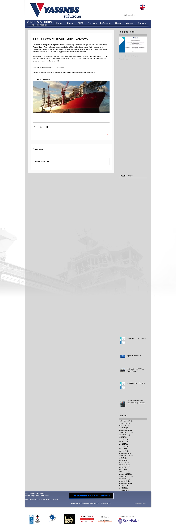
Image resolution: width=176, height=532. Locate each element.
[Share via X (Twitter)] (40, 127)
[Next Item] (143, 45)
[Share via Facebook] (34, 127)
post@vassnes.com (32, 499)
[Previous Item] (123, 45)
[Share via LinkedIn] (47, 127)
